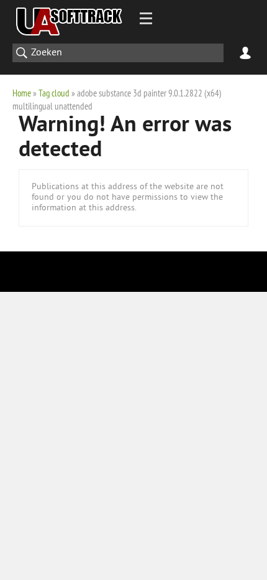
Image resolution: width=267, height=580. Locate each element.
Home (21, 93)
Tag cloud (54, 93)
